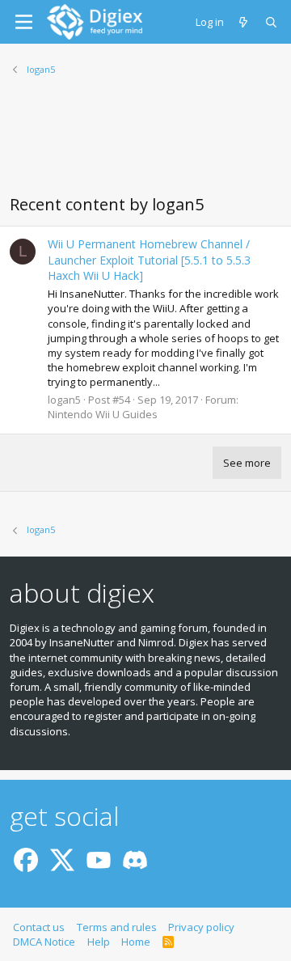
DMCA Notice (44, 941)
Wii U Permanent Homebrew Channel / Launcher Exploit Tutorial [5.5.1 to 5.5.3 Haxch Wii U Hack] (149, 259)
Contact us (39, 927)
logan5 (64, 399)
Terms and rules (117, 927)
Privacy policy (201, 927)
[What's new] (244, 21)
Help (98, 941)
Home (135, 941)
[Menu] (24, 22)
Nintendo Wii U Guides (103, 414)
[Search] (272, 21)
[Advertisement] (145, 144)
